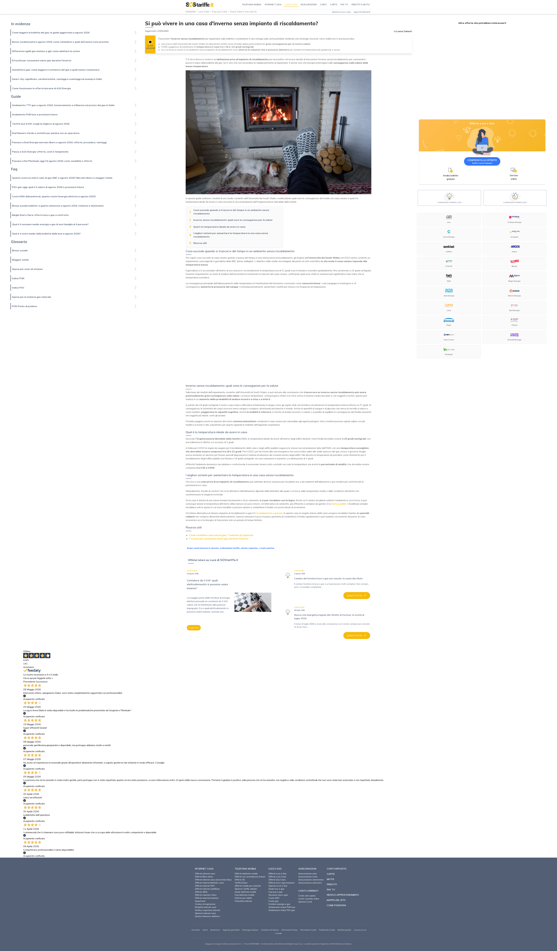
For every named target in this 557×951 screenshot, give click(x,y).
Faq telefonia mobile (244, 895)
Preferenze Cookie (327, 930)
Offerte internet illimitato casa (209, 882)
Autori (205, 930)
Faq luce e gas (275, 892)
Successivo (42, 681)
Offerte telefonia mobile (246, 873)
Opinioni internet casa (205, 913)
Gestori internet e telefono (207, 916)
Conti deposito (337, 868)
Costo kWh (273, 898)
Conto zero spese (306, 895)
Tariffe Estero (241, 882)
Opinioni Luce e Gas (341, 12)
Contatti (278, 933)
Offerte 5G (240, 879)
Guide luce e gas (276, 889)
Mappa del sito (336, 900)
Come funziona (336, 905)
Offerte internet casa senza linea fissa (213, 879)
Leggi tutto (194, 627)
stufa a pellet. (339, 503)
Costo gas (273, 901)
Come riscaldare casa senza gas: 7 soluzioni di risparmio (221, 535)
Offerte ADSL (201, 892)
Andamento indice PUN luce (281, 907)
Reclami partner (344, 930)
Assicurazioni (307, 868)
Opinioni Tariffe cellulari (246, 889)
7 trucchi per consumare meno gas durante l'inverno (218, 538)
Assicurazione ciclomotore (311, 879)
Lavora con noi (360, 930)
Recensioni (215, 930)
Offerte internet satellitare (207, 889)
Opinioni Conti (305, 901)
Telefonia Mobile (245, 868)
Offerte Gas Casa (276, 879)
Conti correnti (308, 890)
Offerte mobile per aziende (248, 885)
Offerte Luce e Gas (277, 873)
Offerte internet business (206, 898)
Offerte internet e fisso (206, 895)
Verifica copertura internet (207, 910)
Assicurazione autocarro (310, 882)
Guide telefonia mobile (245, 892)
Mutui (330, 879)
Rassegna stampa (250, 930)
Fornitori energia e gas (279, 904)
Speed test (200, 901)
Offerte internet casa (205, 873)
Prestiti (332, 884)
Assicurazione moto (308, 876)
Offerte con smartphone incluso (250, 876)
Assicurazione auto (307, 873)
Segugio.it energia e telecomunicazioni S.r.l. (223, 944)
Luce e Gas (204, 11)
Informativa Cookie (308, 930)
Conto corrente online (308, 898)
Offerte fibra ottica (204, 876)
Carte (331, 873)
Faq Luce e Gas (219, 11)
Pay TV (331, 889)
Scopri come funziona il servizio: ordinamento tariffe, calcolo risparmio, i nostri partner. (231, 548)
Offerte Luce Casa (277, 876)
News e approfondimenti (343, 894)
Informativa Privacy (290, 930)
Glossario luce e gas (278, 895)
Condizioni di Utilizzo (270, 930)
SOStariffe (191, 11)
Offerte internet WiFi (205, 885)
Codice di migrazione (205, 904)
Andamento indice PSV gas (281, 910)
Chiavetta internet (243, 901)
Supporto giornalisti (231, 930)
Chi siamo (195, 930)
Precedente (29, 681)
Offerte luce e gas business (281, 882)
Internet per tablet (243, 898)
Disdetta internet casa (205, 907)
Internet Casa (204, 868)
